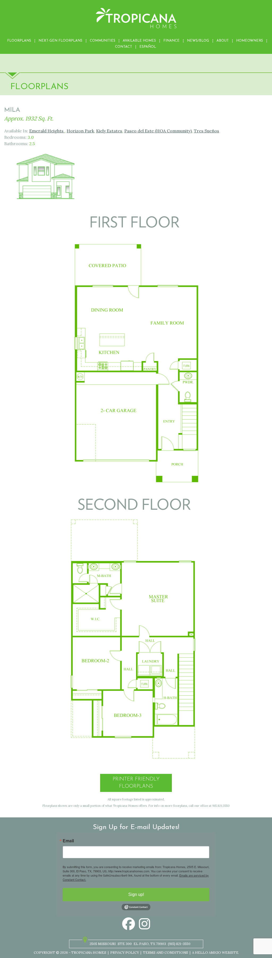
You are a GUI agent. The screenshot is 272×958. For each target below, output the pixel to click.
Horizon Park (80, 130)
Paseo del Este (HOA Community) (158, 130)
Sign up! (136, 894)
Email (68, 841)
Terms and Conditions (165, 952)
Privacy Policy (124, 952)
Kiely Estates (109, 130)
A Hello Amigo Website (215, 952)
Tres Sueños (206, 130)
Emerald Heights (47, 130)
